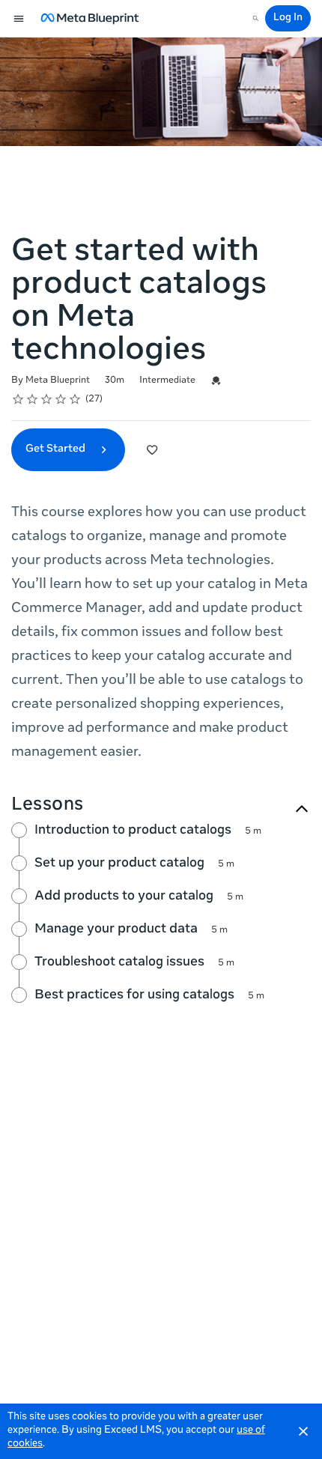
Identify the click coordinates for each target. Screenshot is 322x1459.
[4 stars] (61, 399)
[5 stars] (75, 399)
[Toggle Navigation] (19, 19)
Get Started (56, 449)
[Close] (303, 1431)
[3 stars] (47, 399)
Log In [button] (288, 18)
